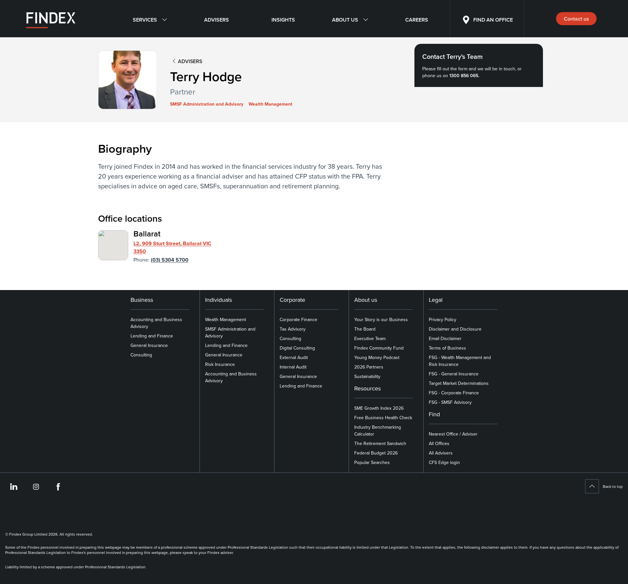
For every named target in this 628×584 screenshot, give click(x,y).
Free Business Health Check (383, 417)
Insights (283, 20)
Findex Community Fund (379, 348)
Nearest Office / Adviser (453, 434)
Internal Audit (293, 367)
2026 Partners (368, 367)
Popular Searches (372, 462)
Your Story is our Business (381, 319)
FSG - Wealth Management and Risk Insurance (460, 361)
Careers (416, 20)
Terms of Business (447, 348)
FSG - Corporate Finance (454, 392)
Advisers (216, 20)
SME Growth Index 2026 (379, 408)
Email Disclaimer (445, 338)
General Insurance (149, 345)
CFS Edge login (444, 462)
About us (345, 20)
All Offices (439, 443)
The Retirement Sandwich (380, 443)
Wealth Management (225, 319)
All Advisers (441, 453)
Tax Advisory (292, 329)
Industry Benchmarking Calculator (377, 430)
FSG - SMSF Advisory (450, 402)
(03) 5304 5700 (169, 260)
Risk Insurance (220, 364)
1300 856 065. (464, 75)
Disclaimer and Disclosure (455, 329)
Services (145, 20)
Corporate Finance (298, 319)
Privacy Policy (442, 319)
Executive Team (370, 338)
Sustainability (367, 376)
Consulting (141, 355)
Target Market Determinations (459, 383)
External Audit (294, 357)
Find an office (493, 20)
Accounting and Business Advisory (156, 323)
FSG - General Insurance (454, 373)
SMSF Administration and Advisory (230, 332)
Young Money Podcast (376, 357)
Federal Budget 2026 (376, 453)
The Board (364, 329)
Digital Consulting (297, 348)
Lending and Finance (152, 336)
